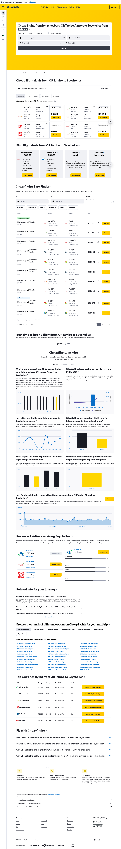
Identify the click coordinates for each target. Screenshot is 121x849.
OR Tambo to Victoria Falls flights (90, 667)
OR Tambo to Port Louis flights (57, 646)
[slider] (112, 202)
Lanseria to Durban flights (24, 646)
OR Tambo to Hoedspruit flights (89, 664)
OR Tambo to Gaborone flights (57, 670)
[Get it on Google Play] (98, 821)
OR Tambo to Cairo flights (56, 651)
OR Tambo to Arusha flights (25, 667)
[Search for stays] (3, 17)
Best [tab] (29, 96)
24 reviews (29, 556)
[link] (27, 175)
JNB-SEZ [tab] (59, 344)
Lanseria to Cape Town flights (89, 643)
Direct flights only (55, 33)
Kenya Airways (30, 572)
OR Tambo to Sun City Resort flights (27, 664)
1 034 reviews (30, 567)
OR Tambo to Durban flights (56, 643)
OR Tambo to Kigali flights (88, 670)
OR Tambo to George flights (88, 648)
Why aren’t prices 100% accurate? (28, 807)
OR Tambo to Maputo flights (88, 656)
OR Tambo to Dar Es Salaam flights (58, 654)
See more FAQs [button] (49, 617)
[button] (119, 2)
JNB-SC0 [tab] (56, 364)
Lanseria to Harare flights (56, 659)
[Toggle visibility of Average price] (96, 410)
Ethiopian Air (30, 561)
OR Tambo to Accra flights (87, 659)
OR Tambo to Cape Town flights (26, 643)
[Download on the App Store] (98, 826)
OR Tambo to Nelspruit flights (57, 656)
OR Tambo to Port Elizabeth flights (58, 648)
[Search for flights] (3, 13)
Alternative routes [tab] (23, 629)
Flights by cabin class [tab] (68, 629)
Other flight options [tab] (84, 629)
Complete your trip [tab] (38, 629)
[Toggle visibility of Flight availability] (85, 410)
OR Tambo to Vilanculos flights (57, 667)
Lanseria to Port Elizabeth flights (90, 662)
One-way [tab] (56, 96)
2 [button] (102, 324)
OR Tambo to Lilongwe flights (57, 664)
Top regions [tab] (21, 634)
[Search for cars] (3, 21)
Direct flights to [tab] (53, 629)
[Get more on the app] (3, 30)
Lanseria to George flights (24, 651)
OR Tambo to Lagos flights (24, 654)
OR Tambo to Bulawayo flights (26, 670)
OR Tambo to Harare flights (25, 648)
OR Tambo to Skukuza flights (57, 662)
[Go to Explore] (3, 25)
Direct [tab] (36, 96)
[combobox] (21, 33)
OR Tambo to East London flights (89, 651)
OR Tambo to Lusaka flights (88, 654)
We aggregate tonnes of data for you (29, 803)
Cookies (32, 2)
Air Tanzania (30, 550)
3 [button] (106, 324)
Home (17, 72)
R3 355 (23, 29)
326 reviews (30, 577)
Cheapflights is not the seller (26, 800)
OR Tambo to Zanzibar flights (88, 646)
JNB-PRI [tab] (68, 344)
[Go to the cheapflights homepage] (14, 7)
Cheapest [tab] (21, 96)
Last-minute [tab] (45, 96)
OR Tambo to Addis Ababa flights (27, 656)
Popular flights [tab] (98, 629)
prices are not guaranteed (54, 794)
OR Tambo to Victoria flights (25, 662)
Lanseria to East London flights (26, 659)
